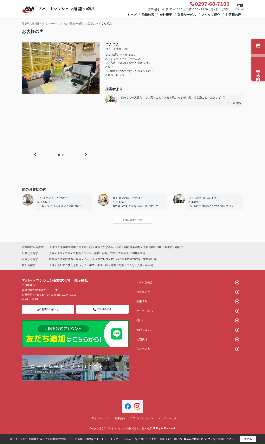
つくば (130, 265)
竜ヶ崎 (149, 265)
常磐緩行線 (150, 259)
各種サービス (187, 14)
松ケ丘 (88, 253)
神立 (92, 265)
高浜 (121, 265)
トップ (131, 14)
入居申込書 (143, 348)
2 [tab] (63, 155)
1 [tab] (59, 155)
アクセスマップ (100, 418)
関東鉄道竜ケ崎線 (71, 259)
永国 (60, 253)
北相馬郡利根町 (152, 247)
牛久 (100, 265)
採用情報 (141, 301)
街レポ (140, 320)
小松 (105, 253)
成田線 (115, 259)
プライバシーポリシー (143, 418)
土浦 (52, 265)
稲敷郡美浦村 (132, 247)
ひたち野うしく (77, 265)
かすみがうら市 (112, 247)
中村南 (77, 253)
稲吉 (97, 253)
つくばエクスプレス (96, 259)
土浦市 (53, 247)
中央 (68, 253)
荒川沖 (61, 265)
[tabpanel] (61, 68)
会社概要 (166, 14)
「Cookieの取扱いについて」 (197, 439)
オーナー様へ (144, 310)
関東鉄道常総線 (131, 259)
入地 (140, 265)
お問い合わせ (50, 309)
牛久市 (83, 247)
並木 (113, 253)
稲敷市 (179, 247)
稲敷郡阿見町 (68, 247)
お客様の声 (233, 14)
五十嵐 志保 (234, 103)
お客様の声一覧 (132, 219)
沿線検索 (148, 14)
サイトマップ (168, 418)
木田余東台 (138, 253)
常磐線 (53, 259)
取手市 (169, 247)
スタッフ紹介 (211, 14)
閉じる (248, 439)
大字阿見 (124, 253)
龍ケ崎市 (94, 247)
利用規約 (120, 418)
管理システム (144, 329)
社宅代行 (141, 339)
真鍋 (52, 253)
